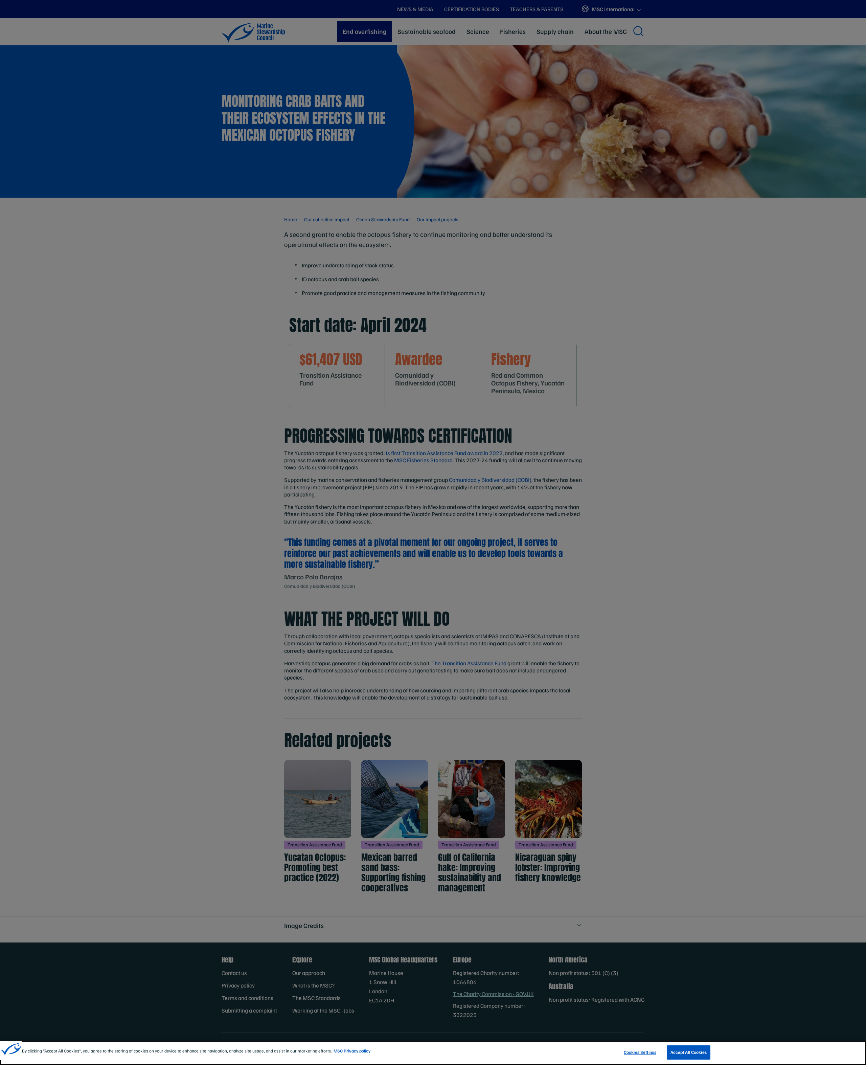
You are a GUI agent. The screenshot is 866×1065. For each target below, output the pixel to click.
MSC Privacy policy (352, 1050)
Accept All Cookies (688, 1052)
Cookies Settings (640, 1052)
